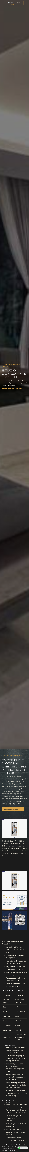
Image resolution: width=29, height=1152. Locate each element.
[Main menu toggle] (25, 3)
